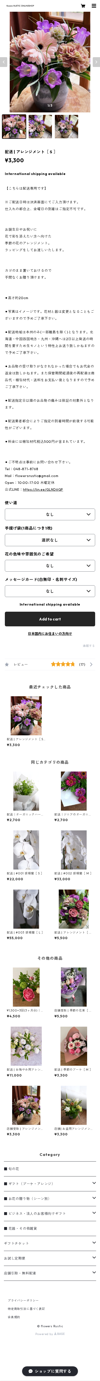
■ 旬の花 (11, 1169)
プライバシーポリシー (23, 1300)
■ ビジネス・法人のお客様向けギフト (35, 1213)
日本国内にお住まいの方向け (50, 633)
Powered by (44, 1334)
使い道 (11, 502)
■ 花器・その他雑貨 (20, 1228)
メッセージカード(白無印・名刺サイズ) (41, 579)
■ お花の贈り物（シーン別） (27, 1198)
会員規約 (14, 1317)
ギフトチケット (16, 1243)
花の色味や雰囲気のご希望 (29, 554)
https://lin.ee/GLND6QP (43, 489)
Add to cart (50, 619)
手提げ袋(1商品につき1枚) (28, 528)
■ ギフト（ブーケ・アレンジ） (29, 1184)
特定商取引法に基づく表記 (26, 1309)
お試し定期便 (14, 1258)
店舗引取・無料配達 (20, 1273)
